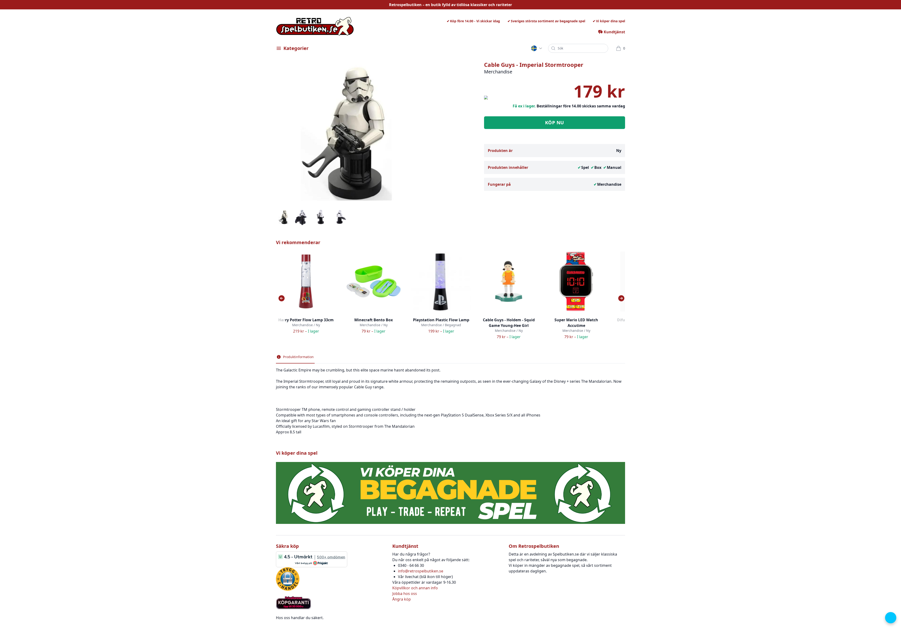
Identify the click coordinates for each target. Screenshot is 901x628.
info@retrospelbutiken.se (420, 571)
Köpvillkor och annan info (415, 587)
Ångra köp (401, 599)
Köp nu (554, 122)
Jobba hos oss (404, 593)
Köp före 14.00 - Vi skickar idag (475, 21)
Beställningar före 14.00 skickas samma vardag (581, 106)
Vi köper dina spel (610, 21)
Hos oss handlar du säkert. (300, 617)
